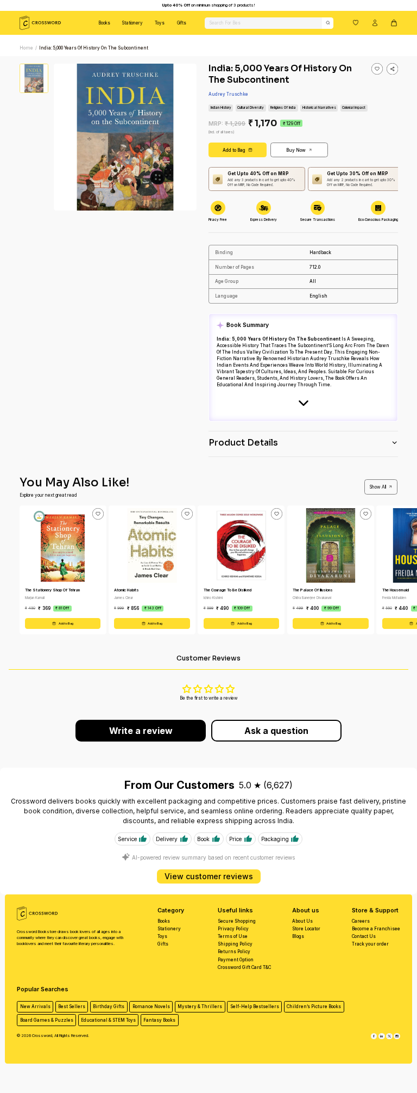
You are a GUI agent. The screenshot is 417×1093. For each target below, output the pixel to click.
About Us (302, 921)
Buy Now (296, 150)
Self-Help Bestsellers (254, 1006)
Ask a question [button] (276, 730)
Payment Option (236, 959)
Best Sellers (71, 1006)
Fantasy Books (159, 1020)
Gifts (181, 23)
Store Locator (306, 928)
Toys (160, 23)
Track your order (370, 944)
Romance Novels (151, 1006)
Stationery (132, 23)
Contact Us (364, 936)
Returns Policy (234, 951)
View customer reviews (209, 876)
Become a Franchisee (376, 928)
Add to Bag (234, 150)
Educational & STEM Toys (108, 1020)
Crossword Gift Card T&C (244, 967)
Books (104, 23)
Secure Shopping (237, 921)
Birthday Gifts (108, 1006)
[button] (355, 22)
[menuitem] (104, 23)
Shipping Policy (235, 944)
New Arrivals (35, 1006)
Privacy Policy (233, 928)
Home (26, 48)
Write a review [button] (141, 730)
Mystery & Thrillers (200, 1006)
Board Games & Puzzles (46, 1020)
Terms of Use (233, 936)
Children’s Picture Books (314, 1006)
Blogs (298, 936)
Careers (361, 921)
